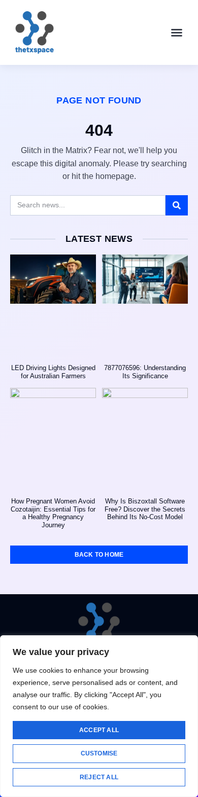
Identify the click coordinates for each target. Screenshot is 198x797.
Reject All (99, 777)
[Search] (177, 205)
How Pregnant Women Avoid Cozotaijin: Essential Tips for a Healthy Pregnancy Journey (53, 513)
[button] (177, 32)
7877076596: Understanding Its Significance (145, 372)
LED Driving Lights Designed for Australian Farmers (53, 372)
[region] (99, 716)
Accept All (99, 730)
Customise (99, 753)
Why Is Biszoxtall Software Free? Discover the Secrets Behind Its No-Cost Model (145, 509)
